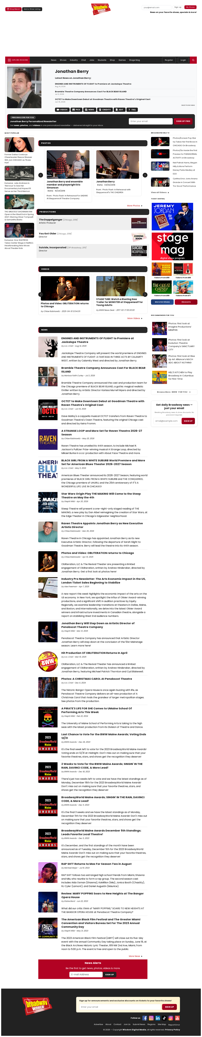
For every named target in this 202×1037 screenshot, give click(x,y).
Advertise (98, 1024)
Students (102, 60)
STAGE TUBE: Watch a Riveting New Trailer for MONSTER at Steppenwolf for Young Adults (119, 302)
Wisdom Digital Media (134, 1029)
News (53, 60)
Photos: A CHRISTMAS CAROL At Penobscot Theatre (96, 679)
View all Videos (159, 192)
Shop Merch (15, 9)
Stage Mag (134, 60)
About (108, 1024)
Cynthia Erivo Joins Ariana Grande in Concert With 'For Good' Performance (185, 182)
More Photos (133, 205)
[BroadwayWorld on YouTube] (177, 1018)
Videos (63, 109)
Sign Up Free (183, 121)
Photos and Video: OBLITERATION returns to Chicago (65, 305)
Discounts (186, 302)
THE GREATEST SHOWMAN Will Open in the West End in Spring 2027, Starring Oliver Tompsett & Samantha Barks (19, 208)
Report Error (174, 1025)
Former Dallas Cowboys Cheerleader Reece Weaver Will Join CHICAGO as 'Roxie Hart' (18, 151)
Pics (78, 109)
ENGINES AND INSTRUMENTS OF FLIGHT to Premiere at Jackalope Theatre (93, 84)
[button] (193, 60)
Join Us (127, 1024)
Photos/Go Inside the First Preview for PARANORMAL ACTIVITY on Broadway (185, 154)
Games (122, 60)
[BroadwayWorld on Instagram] (151, 1018)
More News (134, 956)
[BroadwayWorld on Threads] (170, 1018)
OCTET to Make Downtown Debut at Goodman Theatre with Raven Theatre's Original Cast (102, 99)
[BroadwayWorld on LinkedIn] (157, 1018)
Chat (83, 60)
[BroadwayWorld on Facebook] (144, 1018)
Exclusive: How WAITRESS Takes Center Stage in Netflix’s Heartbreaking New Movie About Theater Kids (19, 237)
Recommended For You (162, 315)
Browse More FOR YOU (172, 392)
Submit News (139, 1024)
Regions (151, 1024)
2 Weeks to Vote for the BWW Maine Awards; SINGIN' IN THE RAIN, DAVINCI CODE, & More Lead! (102, 765)
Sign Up (109, 974)
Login (183, 60)
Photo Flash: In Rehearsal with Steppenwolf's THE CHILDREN (113, 191)
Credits (106, 109)
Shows (63, 60)
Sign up (188, 421)
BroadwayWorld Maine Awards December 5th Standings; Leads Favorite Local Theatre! (101, 832)
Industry (74, 60)
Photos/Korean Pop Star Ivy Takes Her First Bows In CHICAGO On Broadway (185, 142)
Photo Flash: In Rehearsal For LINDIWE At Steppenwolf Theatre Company (67, 197)
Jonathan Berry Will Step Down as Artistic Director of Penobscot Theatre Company (98, 625)
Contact (117, 1024)
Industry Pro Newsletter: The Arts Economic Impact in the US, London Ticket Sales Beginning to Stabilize (103, 580)
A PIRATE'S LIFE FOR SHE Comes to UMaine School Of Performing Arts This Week (96, 710)
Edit (121, 109)
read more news (188, 105)
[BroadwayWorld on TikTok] (164, 1018)
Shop (112, 60)
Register (169, 60)
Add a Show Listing (32, 9)
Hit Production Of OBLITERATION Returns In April (94, 653)
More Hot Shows (162, 302)
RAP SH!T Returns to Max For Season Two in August (96, 864)
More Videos (133, 318)
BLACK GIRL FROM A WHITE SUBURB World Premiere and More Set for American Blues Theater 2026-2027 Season (103, 462)
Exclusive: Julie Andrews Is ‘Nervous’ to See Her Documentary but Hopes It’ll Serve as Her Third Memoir (18, 180)
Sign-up (177, 7)
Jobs (91, 60)
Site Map (162, 1024)
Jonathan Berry (105, 183)
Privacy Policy (172, 1029)
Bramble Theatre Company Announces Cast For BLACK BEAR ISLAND (91, 91)
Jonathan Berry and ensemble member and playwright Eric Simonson (65, 186)
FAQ (134, 109)
